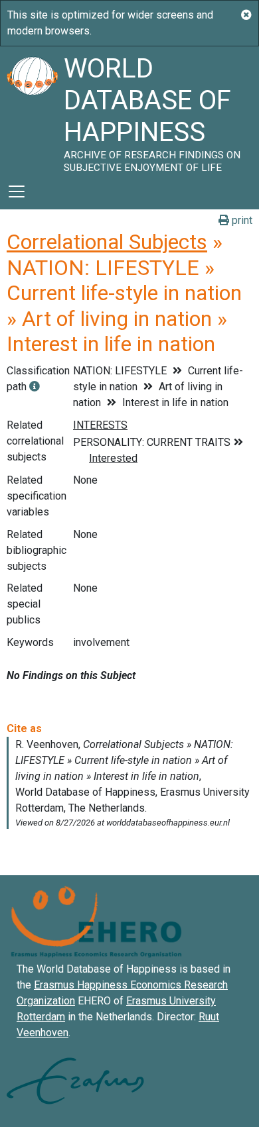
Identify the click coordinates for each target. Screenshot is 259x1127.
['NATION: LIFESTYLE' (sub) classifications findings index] (34, 386)
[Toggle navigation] (17, 191)
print (240, 220)
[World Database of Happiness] (32, 110)
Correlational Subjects (107, 241)
